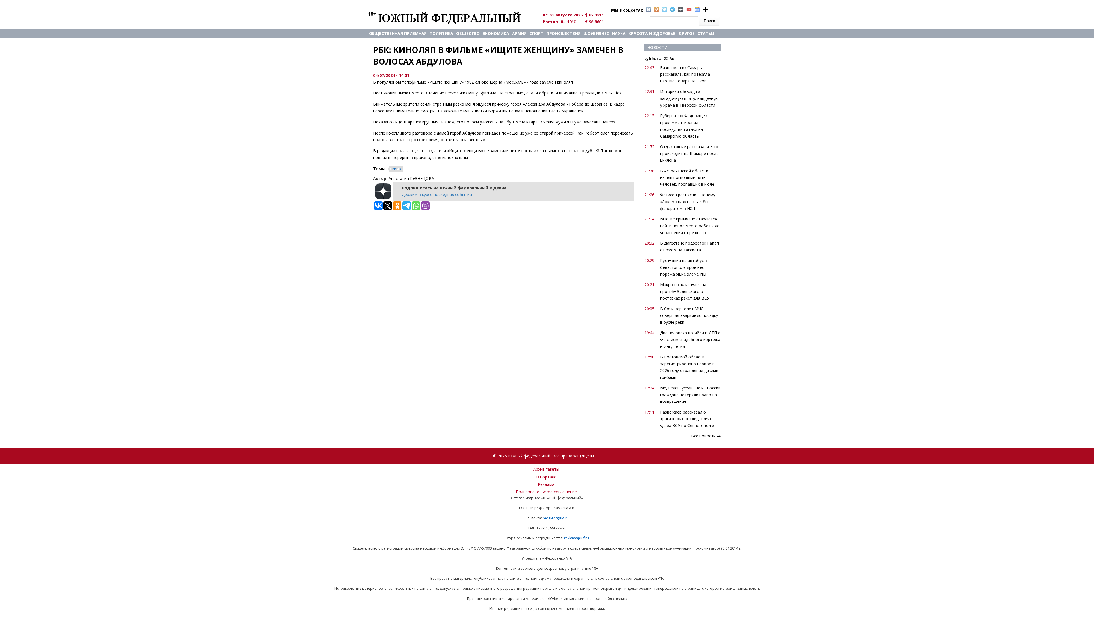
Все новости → (706, 436)
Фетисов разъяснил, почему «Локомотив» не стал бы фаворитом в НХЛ (687, 201)
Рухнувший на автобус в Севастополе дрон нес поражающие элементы (683, 267)
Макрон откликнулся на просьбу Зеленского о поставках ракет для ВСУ (684, 291)
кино (396, 168)
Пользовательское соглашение (546, 491)
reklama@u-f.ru (576, 538)
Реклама (546, 484)
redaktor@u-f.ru (556, 518)
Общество (468, 33)
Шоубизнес (596, 33)
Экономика (496, 33)
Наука (619, 33)
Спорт (537, 33)
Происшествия (563, 33)
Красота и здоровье (651, 33)
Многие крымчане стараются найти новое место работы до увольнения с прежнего (690, 225)
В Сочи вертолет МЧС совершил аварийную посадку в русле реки (689, 315)
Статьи (705, 33)
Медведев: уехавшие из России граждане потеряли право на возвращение (690, 394)
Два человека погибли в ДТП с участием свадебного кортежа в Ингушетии (690, 339)
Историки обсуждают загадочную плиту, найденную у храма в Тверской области (689, 98)
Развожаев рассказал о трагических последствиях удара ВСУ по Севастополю (687, 418)
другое (686, 33)
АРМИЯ (519, 33)
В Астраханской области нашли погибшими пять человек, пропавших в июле (687, 177)
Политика (441, 33)
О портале (546, 477)
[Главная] (451, 17)
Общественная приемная (398, 33)
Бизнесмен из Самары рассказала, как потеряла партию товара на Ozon (685, 74)
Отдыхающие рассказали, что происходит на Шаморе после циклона (689, 153)
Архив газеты (546, 469)
